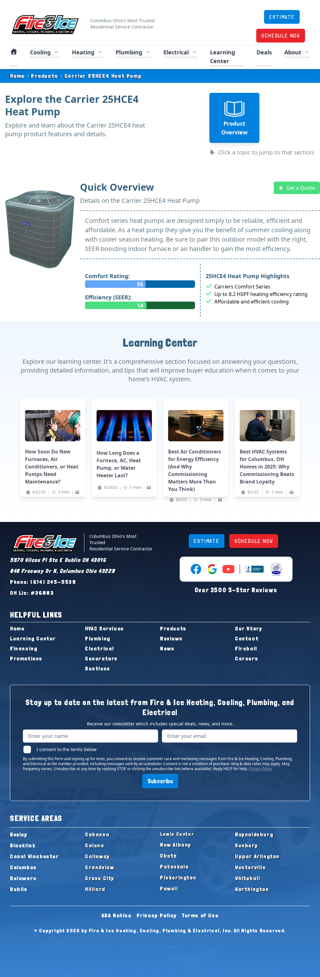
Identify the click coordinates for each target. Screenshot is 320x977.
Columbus (23, 867)
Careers (246, 658)
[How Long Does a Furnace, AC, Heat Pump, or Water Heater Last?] (124, 447)
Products (44, 76)
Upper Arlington (257, 856)
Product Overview (234, 128)
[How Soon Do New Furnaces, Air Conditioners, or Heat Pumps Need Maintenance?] (52, 447)
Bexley (19, 834)
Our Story (248, 628)
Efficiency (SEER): (108, 297)
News (167, 648)
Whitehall (247, 878)
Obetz (168, 855)
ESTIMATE (281, 16)
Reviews (171, 638)
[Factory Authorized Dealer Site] (276, 569)
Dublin (19, 889)
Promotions (26, 658)
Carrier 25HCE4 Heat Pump (103, 76)
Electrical (99, 648)
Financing (23, 648)
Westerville (250, 867)
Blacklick (22, 845)
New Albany (175, 844)
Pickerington (178, 877)
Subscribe (160, 781)
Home (17, 76)
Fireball (246, 648)
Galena (94, 845)
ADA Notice (117, 915)
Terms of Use (200, 915)
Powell (169, 888)
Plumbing (97, 638)
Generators (101, 658)
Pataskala (174, 866)
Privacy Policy (260, 768)
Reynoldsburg (254, 834)
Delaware (23, 878)
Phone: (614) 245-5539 (43, 582)
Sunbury (246, 845)
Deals (264, 52)
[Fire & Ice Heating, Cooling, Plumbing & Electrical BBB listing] (255, 569)
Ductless (97, 668)
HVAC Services (104, 628)
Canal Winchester (34, 856)
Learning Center (33, 638)
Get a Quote (300, 187)
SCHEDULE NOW (280, 35)
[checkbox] (27, 749)
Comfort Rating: (107, 276)
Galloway (97, 856)
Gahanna (97, 834)
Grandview (99, 867)
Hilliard (95, 889)
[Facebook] (196, 569)
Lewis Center (177, 834)
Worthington (252, 889)
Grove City (99, 878)
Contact (246, 638)
